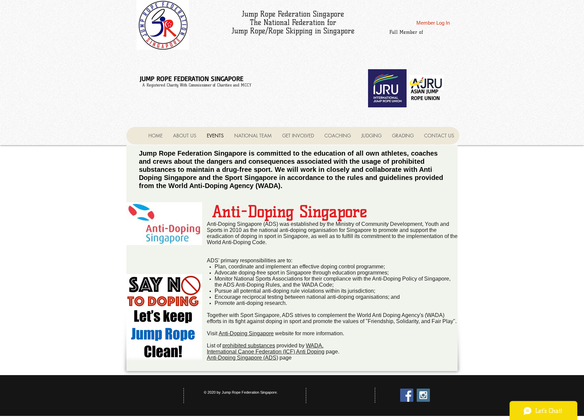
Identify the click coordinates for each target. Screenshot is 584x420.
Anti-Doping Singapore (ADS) (242, 358)
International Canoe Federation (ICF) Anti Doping (265, 352)
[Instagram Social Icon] (423, 395)
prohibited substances (248, 345)
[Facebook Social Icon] (406, 395)
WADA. (314, 345)
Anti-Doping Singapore (246, 333)
